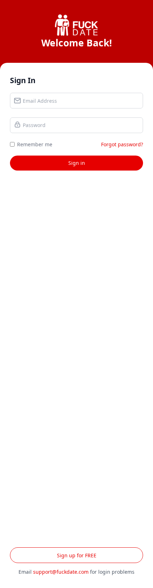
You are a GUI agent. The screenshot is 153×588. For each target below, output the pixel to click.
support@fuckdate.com (61, 571)
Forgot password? (122, 144)
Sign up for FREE (76, 555)
